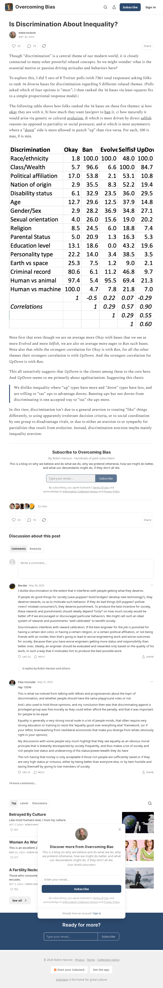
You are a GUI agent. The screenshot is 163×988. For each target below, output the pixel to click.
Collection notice (108, 960)
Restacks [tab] (35, 548)
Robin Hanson (27, 33)
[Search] (105, 7)
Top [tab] (14, 803)
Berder (22, 585)
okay (13, 112)
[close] (119, 829)
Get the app (101, 970)
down (29, 130)
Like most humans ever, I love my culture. (37, 820)
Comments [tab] (19, 548)
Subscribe (130, 7)
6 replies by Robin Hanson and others (46, 668)
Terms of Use (100, 898)
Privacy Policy (111, 902)
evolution (75, 118)
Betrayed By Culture (27, 814)
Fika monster (27, 682)
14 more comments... (22, 783)
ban (107, 112)
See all (17, 900)
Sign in (151, 7)
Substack (62, 979)
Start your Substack (71, 970)
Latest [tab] (24, 803)
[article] (81, 822)
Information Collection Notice (80, 902)
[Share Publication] (114, 7)
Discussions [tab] (39, 803)
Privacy (79, 960)
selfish (146, 118)
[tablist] (26, 549)
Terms (91, 960)
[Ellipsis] (152, 585)
